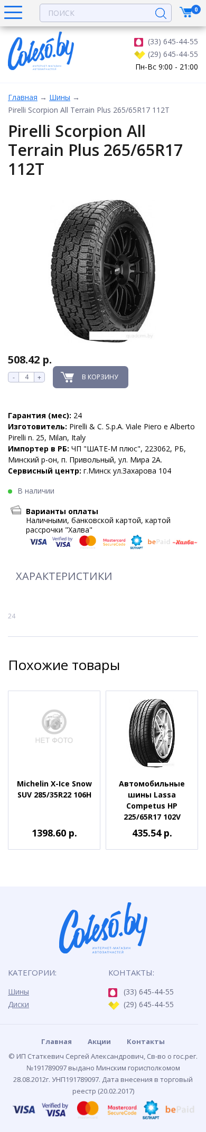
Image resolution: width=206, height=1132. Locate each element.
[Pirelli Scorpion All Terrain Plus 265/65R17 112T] (103, 271)
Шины (59, 97)
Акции (99, 1041)
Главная (23, 97)
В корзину (100, 376)
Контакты (146, 1041)
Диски (18, 1004)
